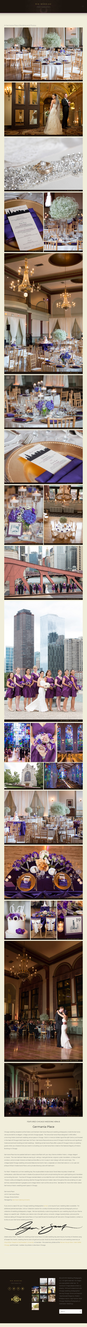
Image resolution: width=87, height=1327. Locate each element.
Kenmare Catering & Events (21, 1200)
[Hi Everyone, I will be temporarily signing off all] (43, 1281)
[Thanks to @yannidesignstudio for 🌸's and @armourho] (51, 1298)
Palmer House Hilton (66, 1242)
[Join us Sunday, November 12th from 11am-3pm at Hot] (51, 1281)
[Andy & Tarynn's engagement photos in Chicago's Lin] (51, 1289)
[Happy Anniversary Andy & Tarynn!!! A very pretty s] (35, 1298)
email (46, 1206)
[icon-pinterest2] (19, 1288)
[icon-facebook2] (10, 1288)
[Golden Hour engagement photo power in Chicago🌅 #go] (35, 1306)
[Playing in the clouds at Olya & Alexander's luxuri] (43, 1298)
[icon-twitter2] (14, 1288)
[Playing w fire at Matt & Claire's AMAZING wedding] (35, 1289)
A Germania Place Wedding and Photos (20, 25)
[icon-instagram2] (22, 1288)
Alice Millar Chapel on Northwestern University (19, 1242)
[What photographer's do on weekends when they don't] (43, 1289)
